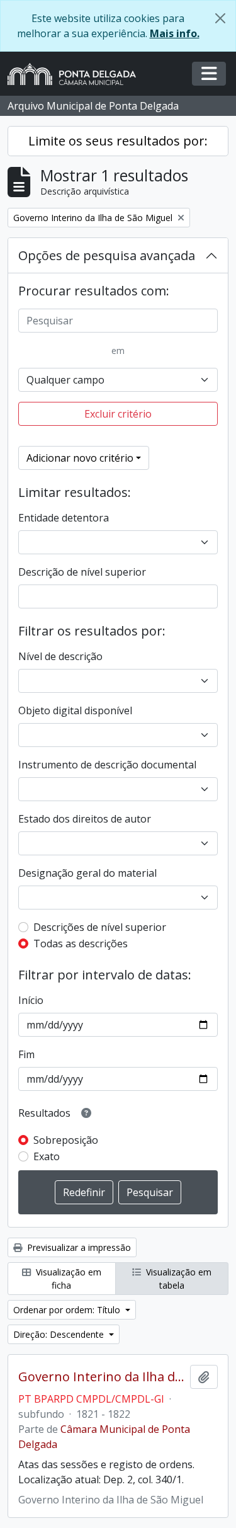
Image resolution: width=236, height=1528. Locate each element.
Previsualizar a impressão (78, 1247)
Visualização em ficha (67, 1278)
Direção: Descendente (59, 1334)
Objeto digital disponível (75, 710)
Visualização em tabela (177, 1278)
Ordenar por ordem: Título (68, 1310)
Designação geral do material (87, 873)
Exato (46, 1156)
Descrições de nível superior (99, 927)
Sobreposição (65, 1140)
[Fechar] (220, 18)
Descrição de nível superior (82, 572)
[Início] (77, 74)
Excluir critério (118, 414)
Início (30, 1000)
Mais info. (174, 33)
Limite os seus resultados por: (118, 140)
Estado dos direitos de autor (84, 819)
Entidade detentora (63, 518)
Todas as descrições (80, 943)
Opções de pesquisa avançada (106, 255)
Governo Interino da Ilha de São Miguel (101, 1376)
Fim (26, 1054)
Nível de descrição (60, 656)
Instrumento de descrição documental (107, 765)
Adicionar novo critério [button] (79, 458)
